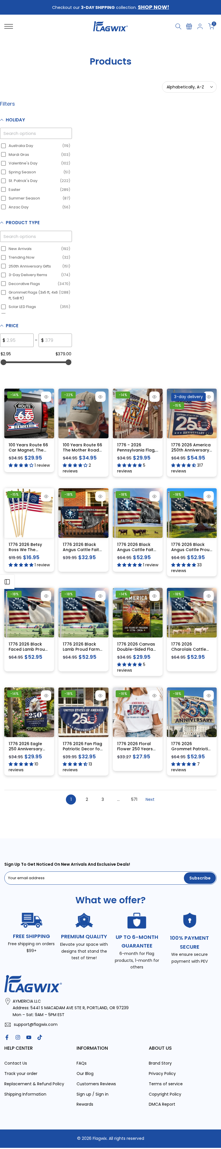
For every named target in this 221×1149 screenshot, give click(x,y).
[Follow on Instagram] (17, 1037)
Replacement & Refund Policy (34, 1084)
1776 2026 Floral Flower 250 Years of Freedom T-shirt (137, 749)
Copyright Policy (165, 1094)
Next (150, 799)
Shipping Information (25, 1094)
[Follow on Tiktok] (39, 1037)
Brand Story (160, 1063)
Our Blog (85, 1073)
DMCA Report (162, 1104)
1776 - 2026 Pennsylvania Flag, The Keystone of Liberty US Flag (136, 452)
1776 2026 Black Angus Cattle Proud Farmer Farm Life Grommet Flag (191, 552)
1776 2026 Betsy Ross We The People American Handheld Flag (26, 552)
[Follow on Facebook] (6, 1037)
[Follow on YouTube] (28, 1037)
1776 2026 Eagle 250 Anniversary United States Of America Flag (26, 751)
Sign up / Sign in (92, 1094)
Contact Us (15, 1063)
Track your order (20, 1073)
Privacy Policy (162, 1073)
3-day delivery (188, 397)
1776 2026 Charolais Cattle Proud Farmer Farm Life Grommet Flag (191, 651)
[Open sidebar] (7, 582)
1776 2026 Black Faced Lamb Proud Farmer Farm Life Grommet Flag (28, 651)
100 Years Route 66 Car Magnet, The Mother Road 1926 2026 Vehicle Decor (29, 452)
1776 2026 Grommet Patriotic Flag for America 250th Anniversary (190, 751)
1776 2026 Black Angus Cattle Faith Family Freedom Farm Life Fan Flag (82, 552)
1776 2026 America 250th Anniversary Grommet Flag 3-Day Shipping (191, 452)
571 (134, 799)
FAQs (82, 1063)
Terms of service (166, 1084)
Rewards (85, 1104)
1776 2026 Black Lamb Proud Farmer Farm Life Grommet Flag (83, 651)
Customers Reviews (96, 1084)
